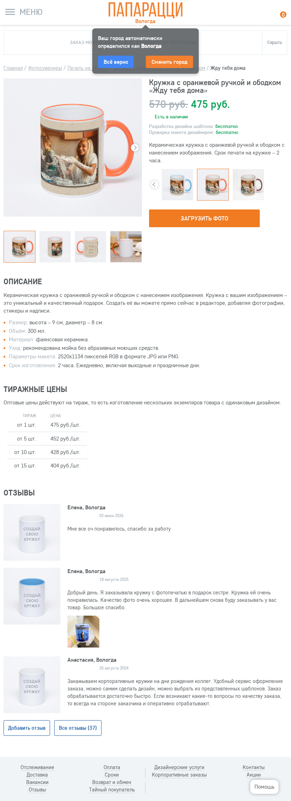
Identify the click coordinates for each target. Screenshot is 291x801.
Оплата (112, 767)
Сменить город (169, 61)
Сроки (112, 775)
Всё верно (116, 61)
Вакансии (37, 782)
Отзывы (37, 789)
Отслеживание (37, 767)
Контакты (254, 767)
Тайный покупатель (112, 789)
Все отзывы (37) (78, 727)
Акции (254, 775)
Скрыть (274, 42)
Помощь (264, 786)
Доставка (37, 775)
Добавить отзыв (26, 727)
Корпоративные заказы (179, 775)
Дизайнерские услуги (179, 767)
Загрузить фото (204, 218)
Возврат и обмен (111, 782)
